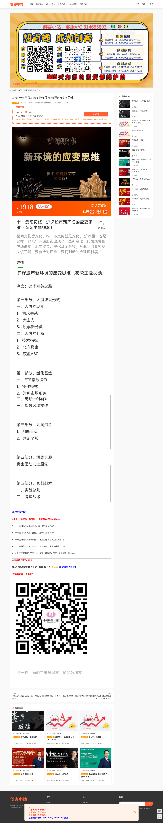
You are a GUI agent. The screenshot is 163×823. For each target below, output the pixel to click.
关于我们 (49, 802)
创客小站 (17, 4)
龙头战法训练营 (91, 737)
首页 (31, 4)
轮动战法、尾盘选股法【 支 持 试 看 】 (60, 738)
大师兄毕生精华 (23, 774)
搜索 (121, 797)
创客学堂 (73, 4)
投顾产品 (61, 4)
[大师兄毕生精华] (28, 758)
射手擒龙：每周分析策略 (141, 179)
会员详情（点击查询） (38, 812)
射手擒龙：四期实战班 (140, 189)
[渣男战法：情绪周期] (28, 721)
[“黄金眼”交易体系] (61, 758)
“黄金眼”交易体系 (58, 774)
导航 (85, 797)
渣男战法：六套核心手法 (141, 101)
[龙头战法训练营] (95, 721)
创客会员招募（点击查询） (23, 574)
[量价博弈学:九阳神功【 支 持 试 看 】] (124, 172)
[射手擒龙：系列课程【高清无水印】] (124, 211)
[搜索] (138, 4)
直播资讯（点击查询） (38, 815)
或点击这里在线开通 (67, 567)
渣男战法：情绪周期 (25, 737)
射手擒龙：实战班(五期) (141, 199)
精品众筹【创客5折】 (44, 103)
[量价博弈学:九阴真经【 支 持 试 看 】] (95, 758)
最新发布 (39, 4)
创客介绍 (83, 4)
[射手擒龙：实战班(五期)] (124, 202)
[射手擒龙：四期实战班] (124, 192)
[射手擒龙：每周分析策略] (124, 182)
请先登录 (96, 114)
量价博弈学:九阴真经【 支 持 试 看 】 (95, 775)
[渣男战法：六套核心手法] (124, 104)
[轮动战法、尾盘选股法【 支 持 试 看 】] (61, 721)
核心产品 (49, 4)
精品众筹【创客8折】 (56, 733)
